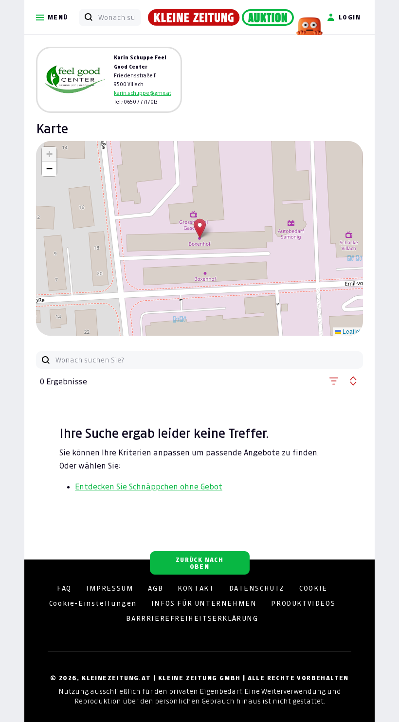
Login (350, 17)
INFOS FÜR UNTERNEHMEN (204, 603)
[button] (200, 228)
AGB (155, 588)
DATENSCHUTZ (257, 588)
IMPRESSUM (109, 588)
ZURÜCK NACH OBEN (199, 563)
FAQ (64, 588)
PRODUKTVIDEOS (303, 603)
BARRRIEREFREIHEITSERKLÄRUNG (192, 618)
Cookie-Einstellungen (93, 603)
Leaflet (351, 331)
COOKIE (313, 588)
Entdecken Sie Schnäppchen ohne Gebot (148, 486)
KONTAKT (196, 588)
